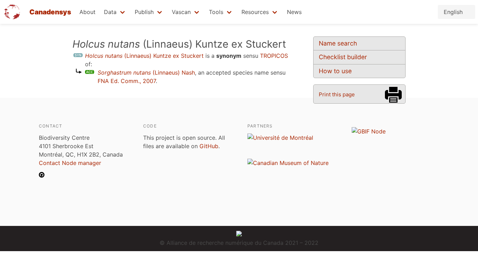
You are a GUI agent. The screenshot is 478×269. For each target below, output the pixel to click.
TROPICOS (274, 55)
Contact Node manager (70, 162)
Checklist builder (343, 57)
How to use (335, 71)
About (87, 11)
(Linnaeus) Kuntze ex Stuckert (144, 55)
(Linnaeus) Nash (146, 72)
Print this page (337, 94)
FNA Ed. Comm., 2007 (127, 80)
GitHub (208, 146)
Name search (338, 43)
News (294, 11)
